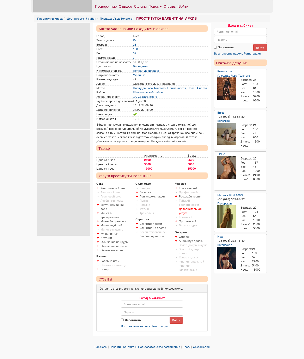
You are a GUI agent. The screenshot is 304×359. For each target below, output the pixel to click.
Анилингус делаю (191, 241)
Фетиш (144, 209)
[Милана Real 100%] (226, 217)
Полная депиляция (146, 70)
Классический (188, 188)
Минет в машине (112, 229)
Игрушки (106, 237)
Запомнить (133, 320)
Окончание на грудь (114, 242)
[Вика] (226, 134)
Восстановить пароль (135, 326)
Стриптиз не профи (153, 228)
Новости (115, 347)
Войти (183, 6)
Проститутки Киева (50, 18)
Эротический (187, 221)
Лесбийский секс (112, 200)
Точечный (185, 217)
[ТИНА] (226, 167)
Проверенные (106, 6)
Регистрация (159, 326)
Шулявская (224, 245)
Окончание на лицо (114, 246)
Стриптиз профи (151, 223)
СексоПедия (201, 347)
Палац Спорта (197, 88)
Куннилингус (109, 233)
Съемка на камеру (113, 265)
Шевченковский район (81, 18)
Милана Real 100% (230, 195)
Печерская (224, 203)
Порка (144, 200)
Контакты (129, 347)
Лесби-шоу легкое (152, 236)
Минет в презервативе (110, 215)
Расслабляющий (190, 196)
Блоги (186, 347)
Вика (220, 112)
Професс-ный (188, 192)
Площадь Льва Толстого (116, 18)
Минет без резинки (113, 221)
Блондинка (140, 66)
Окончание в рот (112, 250)
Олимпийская (176, 88)
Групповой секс (111, 196)
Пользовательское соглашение (159, 347)
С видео (125, 6)
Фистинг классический (188, 267)
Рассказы (101, 347)
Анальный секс (111, 192)
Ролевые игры (110, 261)
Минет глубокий (111, 225)
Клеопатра (224, 71)
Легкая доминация (152, 196)
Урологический (189, 204)
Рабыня (145, 204)
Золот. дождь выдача (193, 245)
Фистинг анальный (191, 261)
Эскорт (105, 269)
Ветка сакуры (188, 225)
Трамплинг (147, 213)
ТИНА (221, 154)
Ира (220, 236)
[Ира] (226, 258)
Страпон (184, 236)
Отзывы (170, 6)
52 (134, 53)
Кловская (223, 121)
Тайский (184, 200)
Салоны (140, 6)
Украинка (139, 75)
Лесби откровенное (153, 232)
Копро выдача (188, 257)
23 (134, 44)
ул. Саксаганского (145, 96)
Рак (135, 40)
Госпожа (145, 192)
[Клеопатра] (226, 89)
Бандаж (145, 188)
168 (135, 49)
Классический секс (113, 188)
